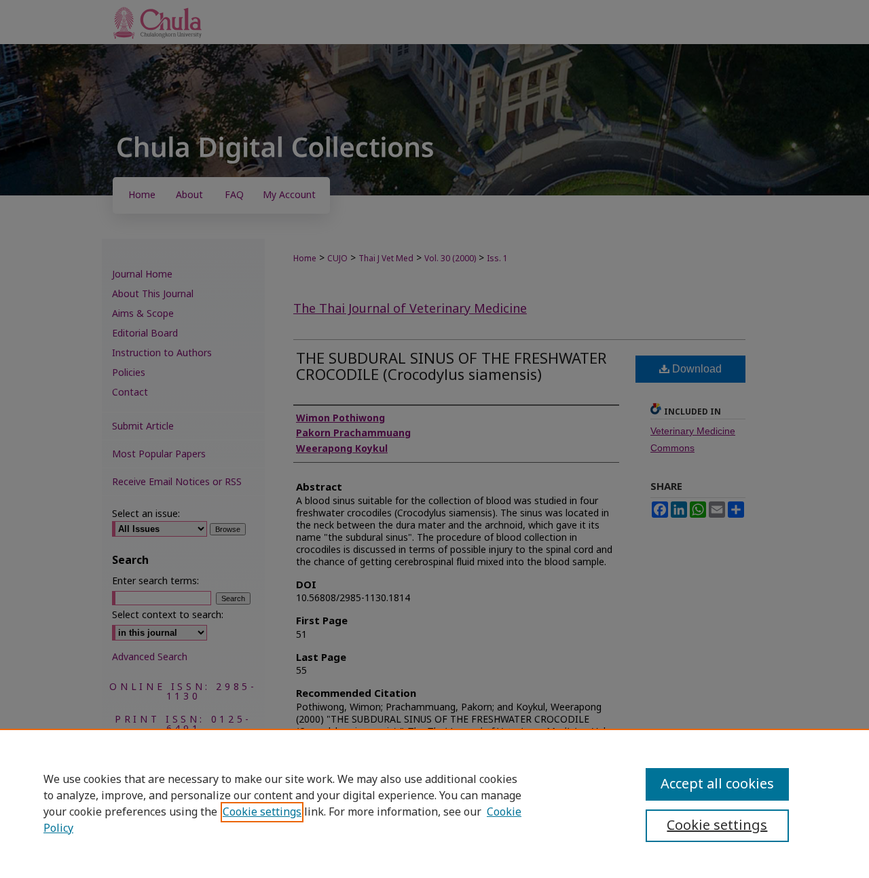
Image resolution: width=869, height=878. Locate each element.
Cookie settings (262, 812)
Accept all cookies (717, 784)
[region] (434, 803)
